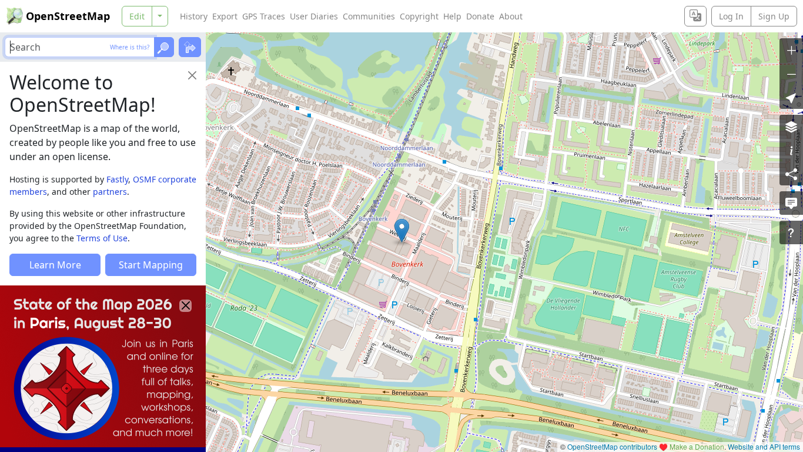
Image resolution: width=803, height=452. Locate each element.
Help (452, 16)
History (194, 16)
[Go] (164, 47)
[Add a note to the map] (791, 203)
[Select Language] (695, 16)
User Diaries (314, 16)
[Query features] (791, 232)
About (511, 16)
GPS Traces (263, 16)
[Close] (192, 75)
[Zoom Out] (791, 73)
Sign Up (773, 16)
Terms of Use (102, 238)
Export (224, 16)
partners (110, 191)
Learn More (55, 264)
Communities (369, 16)
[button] (401, 230)
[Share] (791, 173)
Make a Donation (697, 446)
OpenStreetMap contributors (612, 446)
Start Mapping (151, 264)
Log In (731, 16)
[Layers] (791, 126)
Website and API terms (764, 446)
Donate (480, 16)
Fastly (117, 179)
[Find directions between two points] (190, 47)
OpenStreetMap (68, 16)
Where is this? (129, 47)
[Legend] (791, 150)
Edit (137, 16)
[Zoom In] (791, 50)
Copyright (419, 16)
